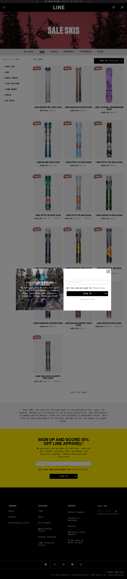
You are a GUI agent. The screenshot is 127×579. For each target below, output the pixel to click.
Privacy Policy (99, 288)
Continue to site (87, 299)
